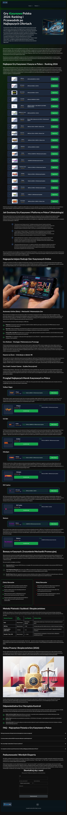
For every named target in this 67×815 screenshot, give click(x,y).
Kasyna (30, 5)
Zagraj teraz (54, 79)
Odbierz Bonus (54, 392)
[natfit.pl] (5, 2)
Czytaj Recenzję (26, 410)
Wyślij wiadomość (33, 796)
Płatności (36, 5)
